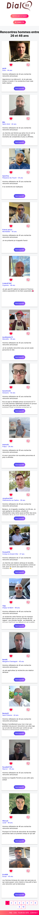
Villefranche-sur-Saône (10, 500)
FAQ (10, 913)
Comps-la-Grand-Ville (10, 554)
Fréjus (4, 446)
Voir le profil (19, 88)
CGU (15, 913)
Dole (4, 70)
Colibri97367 (7, 283)
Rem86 (4, 659)
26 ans (10, 446)
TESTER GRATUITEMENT (19, 16)
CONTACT (34, 913)
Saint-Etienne (7, 715)
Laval (4, 823)
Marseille (5, 339)
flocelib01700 (7, 767)
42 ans (13, 124)
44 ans (9, 70)
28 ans (22, 500)
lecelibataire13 (7, 337)
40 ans (21, 661)
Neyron (5, 769)
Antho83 (5, 445)
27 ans (22, 554)
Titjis (4, 606)
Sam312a (5, 176)
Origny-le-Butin (7, 608)
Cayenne (5, 285)
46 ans (12, 285)
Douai (4, 876)
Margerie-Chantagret (9, 661)
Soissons (5, 393)
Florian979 (6, 552)
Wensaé (5, 821)
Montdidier (6, 231)
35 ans (20, 178)
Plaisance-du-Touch (9, 178)
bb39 (4, 68)
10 (23, 907)
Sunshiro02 (6, 391)
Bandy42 (5, 713)
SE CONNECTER (19, 22)
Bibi (3, 122)
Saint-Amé (6, 124)
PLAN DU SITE (23, 913)
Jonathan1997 (7, 498)
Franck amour (7, 230)
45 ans (14, 231)
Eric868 (5, 874)
